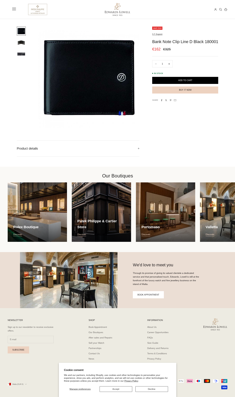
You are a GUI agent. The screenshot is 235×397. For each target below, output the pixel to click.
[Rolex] (200, 9)
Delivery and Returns (157, 348)
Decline (151, 389)
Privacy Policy (131, 381)
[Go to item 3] (21, 54)
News (91, 358)
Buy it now (185, 90)
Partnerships (95, 348)
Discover (17, 234)
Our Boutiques (96, 332)
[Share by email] (175, 100)
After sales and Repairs (100, 337)
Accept (115, 389)
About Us (152, 327)
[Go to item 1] (21, 31)
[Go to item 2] (21, 42)
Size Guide (152, 343)
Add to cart (185, 80)
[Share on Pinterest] (170, 100)
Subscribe (18, 350)
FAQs (150, 337)
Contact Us (94, 353)
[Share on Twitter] (166, 100)
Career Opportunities (157, 332)
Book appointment (148, 295)
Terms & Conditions (157, 353)
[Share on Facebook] (161, 100)
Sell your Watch (96, 343)
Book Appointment (98, 327)
